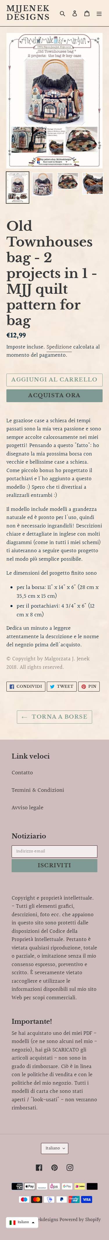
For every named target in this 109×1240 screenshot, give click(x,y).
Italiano (53, 1148)
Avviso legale (27, 807)
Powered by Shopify (80, 1220)
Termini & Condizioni (38, 790)
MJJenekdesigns (28, 13)
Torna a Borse (58, 717)
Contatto (22, 773)
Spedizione (59, 347)
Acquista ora (54, 395)
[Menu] (99, 13)
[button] (22, 1222)
